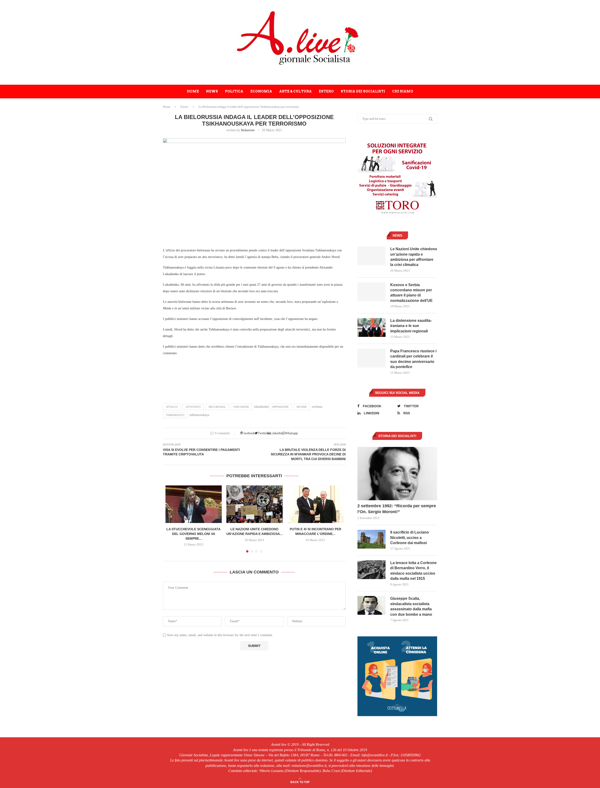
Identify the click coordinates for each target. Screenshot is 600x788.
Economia (261, 91)
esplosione (241, 406)
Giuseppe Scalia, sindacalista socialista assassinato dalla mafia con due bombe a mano (411, 606)
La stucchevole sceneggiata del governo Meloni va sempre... (193, 533)
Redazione (248, 130)
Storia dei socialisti (363, 91)
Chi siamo (402, 91)
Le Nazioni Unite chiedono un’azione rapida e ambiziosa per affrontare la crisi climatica (413, 257)
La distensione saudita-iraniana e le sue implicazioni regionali (411, 326)
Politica (234, 91)
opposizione (280, 406)
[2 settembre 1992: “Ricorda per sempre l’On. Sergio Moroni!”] (397, 473)
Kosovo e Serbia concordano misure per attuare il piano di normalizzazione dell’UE (411, 293)
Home (193, 91)
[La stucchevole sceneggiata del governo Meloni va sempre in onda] (193, 504)
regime (302, 406)
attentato (193, 406)
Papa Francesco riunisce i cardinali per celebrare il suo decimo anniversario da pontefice (413, 359)
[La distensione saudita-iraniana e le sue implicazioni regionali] (371, 327)
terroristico (175, 415)
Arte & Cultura (295, 91)
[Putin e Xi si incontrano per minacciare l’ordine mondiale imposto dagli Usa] (315, 504)
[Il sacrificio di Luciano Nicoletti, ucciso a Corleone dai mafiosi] (371, 539)
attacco (172, 406)
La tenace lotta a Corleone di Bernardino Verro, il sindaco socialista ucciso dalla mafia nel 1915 (413, 570)
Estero (326, 91)
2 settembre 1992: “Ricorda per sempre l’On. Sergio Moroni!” (396, 509)
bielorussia (217, 406)
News (212, 91)
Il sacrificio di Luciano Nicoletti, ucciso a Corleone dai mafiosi (409, 537)
